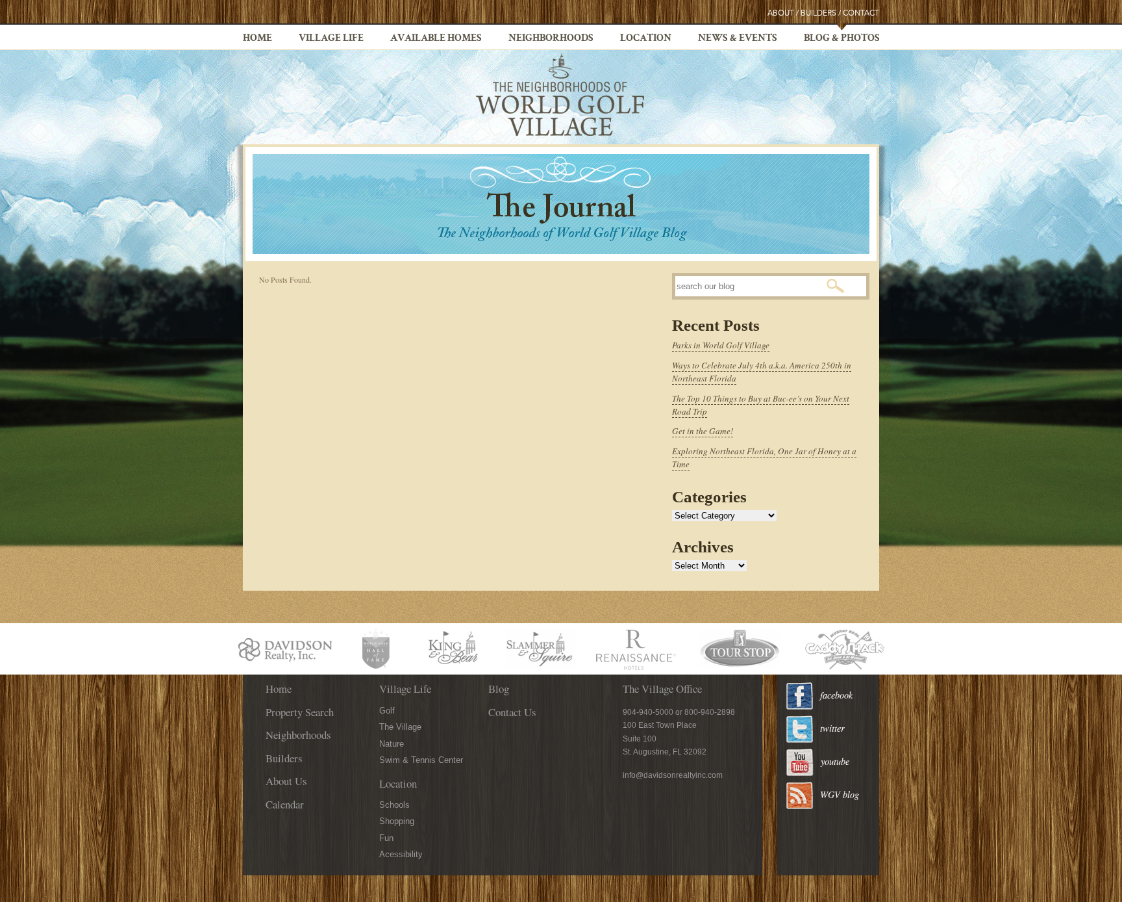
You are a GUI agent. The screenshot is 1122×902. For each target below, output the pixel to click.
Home (257, 39)
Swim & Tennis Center (421, 760)
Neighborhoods (550, 39)
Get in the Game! (702, 431)
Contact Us (512, 711)
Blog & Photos (842, 39)
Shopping (396, 821)
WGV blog (839, 794)
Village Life (331, 39)
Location (645, 39)
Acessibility (401, 854)
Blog (498, 688)
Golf (387, 710)
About (780, 13)
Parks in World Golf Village (720, 345)
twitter (832, 728)
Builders (818, 13)
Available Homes (436, 39)
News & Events (737, 39)
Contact (861, 13)
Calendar (285, 804)
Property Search (300, 711)
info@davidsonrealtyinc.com (673, 775)
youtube (835, 761)
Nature (391, 744)
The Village (400, 727)
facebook (836, 695)
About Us (286, 780)
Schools (394, 805)
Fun (386, 838)
